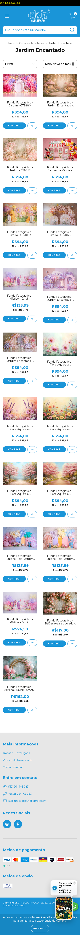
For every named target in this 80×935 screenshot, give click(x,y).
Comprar (14, 125)
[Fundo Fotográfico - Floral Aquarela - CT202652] (32, 514)
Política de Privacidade (17, 760)
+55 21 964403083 (20, 793)
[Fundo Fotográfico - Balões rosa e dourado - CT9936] (72, 643)
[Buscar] (72, 30)
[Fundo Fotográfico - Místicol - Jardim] (32, 319)
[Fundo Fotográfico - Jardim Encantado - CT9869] (72, 125)
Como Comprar (13, 767)
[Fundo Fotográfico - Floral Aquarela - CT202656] (32, 449)
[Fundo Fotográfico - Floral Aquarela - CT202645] (72, 514)
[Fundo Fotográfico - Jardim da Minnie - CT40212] (72, 190)
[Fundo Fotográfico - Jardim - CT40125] (72, 255)
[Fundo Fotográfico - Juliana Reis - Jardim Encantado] (32, 579)
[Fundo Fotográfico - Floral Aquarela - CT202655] (72, 449)
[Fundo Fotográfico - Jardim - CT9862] (32, 190)
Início (11, 43)
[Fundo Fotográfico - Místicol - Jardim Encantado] (32, 642)
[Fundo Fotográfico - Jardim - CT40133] (32, 255)
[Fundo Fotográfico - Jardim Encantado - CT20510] (32, 381)
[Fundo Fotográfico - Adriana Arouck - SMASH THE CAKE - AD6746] (32, 710)
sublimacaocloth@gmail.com (27, 800)
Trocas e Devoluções (16, 753)
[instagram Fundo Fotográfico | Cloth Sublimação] (7, 824)
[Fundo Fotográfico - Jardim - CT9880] (32, 125)
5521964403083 (18, 786)
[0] (72, 16)
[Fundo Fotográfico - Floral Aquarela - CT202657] (72, 385)
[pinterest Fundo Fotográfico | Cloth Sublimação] (18, 824)
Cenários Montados (31, 43)
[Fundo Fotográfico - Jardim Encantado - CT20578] (72, 320)
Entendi (40, 928)
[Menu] (7, 15)
